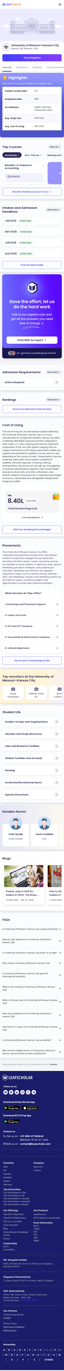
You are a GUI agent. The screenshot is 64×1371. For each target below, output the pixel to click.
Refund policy (10, 1330)
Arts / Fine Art (33, 155)
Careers (37, 1170)
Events (6, 1238)
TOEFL (36, 1228)
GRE (35, 1237)
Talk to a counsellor (12, 1221)
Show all (54, 147)
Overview (7, 67)
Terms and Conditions (13, 1327)
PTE (35, 1234)
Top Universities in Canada (16, 1198)
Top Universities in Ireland (15, 1204)
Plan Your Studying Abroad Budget (32, 529)
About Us (37, 1166)
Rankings (37, 67)
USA (5, 1166)
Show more (52, 209)
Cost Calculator (10, 1225)
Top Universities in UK (13, 1195)
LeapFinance (39, 1214)
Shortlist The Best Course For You (30, 191)
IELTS (6, 1246)
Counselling (8, 1249)
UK (4, 1170)
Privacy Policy (10, 1323)
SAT (35, 1231)
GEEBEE (7, 1318)
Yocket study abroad (13, 1314)
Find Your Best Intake (32, 264)
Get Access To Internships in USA (32, 660)
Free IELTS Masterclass (14, 1218)
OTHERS (49, 1359)
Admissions (22, 67)
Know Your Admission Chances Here (32, 409)
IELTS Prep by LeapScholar (46, 1218)
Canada (7, 1174)
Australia (7, 1177)
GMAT (36, 1240)
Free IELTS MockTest (13, 1214)
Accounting (12, 155)
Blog (5, 1228)
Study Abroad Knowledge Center (15, 1233)
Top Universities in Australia (16, 1201)
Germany (7, 1184)
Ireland (6, 1181)
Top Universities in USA (14, 1192)
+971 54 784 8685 (28, 1300)
